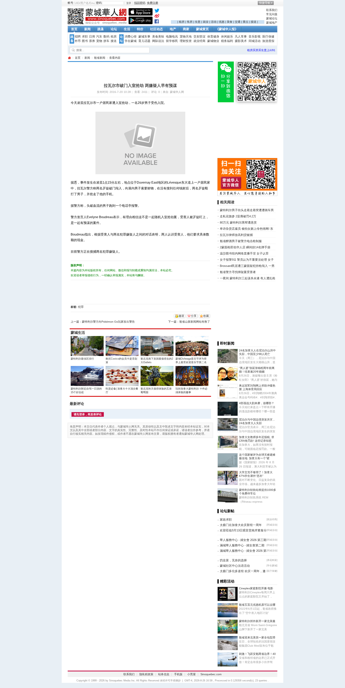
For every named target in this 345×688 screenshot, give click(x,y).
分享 (193, 315)
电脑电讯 (172, 36)
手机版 (178, 674)
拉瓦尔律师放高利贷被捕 (236, 235)
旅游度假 (268, 41)
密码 (99, 2)
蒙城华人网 (69, 58)
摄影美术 (241, 41)
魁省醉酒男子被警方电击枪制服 (241, 241)
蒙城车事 (144, 36)
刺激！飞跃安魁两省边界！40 (257, 653)
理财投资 (186, 41)
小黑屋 (191, 674)
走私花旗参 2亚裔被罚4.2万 (238, 216)
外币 (78, 41)
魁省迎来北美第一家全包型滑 (257, 637)
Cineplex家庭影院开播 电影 (256, 588)
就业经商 (199, 41)
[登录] (128, 3)
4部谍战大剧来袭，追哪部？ (256, 403)
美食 (229, 21)
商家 (186, 29)
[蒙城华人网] (98, 23)
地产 (173, 29)
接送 (253, 21)
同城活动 (255, 41)
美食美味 (158, 36)
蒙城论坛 (271, 18)
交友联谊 (199, 36)
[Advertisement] (217, 14)
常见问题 (271, 14)
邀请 (181, 315)
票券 (92, 41)
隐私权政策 (146, 674)
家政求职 (226, 519)
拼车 (106, 41)
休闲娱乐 (227, 36)
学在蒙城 (131, 41)
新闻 (87, 29)
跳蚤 (100, 29)
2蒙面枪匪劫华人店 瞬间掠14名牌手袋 (245, 247)
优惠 (221, 21)
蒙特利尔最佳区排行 (82, 358)
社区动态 (156, 29)
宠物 (99, 41)
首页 (74, 29)
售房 (189, 21)
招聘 (78, 36)
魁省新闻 (99, 57)
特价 (140, 29)
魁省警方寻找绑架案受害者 (238, 272)
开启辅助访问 (276, 3)
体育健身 (213, 36)
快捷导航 (264, 2)
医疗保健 (268, 36)
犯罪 (81, 306)
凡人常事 (241, 36)
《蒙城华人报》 (227, 29)
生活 (127, 29)
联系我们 (271, 10)
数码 (106, 36)
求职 (85, 36)
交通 (237, 21)
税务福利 (227, 41)
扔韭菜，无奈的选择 (233, 560)
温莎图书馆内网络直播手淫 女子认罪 (244, 253)
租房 (181, 21)
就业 (205, 21)
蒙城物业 (213, 41)
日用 (92, 36)
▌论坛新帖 (225, 511)
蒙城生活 (78, 333)
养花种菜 (272, 560)
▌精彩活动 (225, 581)
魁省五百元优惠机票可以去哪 (257, 604)
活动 (213, 21)
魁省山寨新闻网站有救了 (194, 321)
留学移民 (172, 41)
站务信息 (163, 674)
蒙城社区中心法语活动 (235, 565)
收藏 (206, 315)
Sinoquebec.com (211, 674)
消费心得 (131, 36)
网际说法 (158, 41)
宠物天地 (186, 36)
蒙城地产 (271, 22)
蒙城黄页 (202, 29)
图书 (85, 41)
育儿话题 (144, 41)
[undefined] (157, 11)
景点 (245, 21)
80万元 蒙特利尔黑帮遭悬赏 (238, 222)
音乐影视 (255, 36)
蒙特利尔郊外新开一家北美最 (257, 621)
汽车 (99, 36)
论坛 (114, 29)
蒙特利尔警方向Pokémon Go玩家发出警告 (108, 321)
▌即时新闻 (225, 343)
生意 (197, 21)
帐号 (70, 2)
